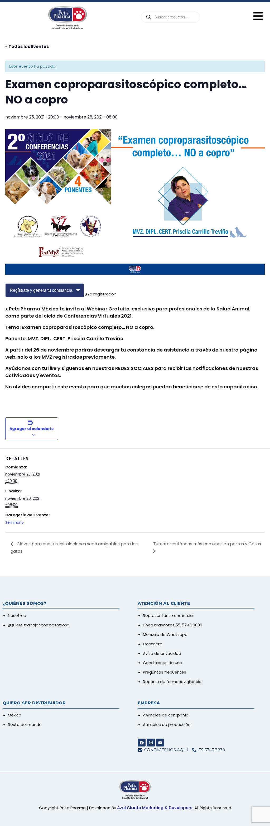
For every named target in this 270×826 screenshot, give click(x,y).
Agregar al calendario (31, 428)
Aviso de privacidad (162, 653)
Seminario (14, 522)
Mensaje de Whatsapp (165, 634)
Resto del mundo (25, 724)
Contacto (152, 644)
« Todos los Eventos (27, 46)
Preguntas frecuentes (164, 672)
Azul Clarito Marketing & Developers (154, 807)
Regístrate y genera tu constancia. (41, 290)
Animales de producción (166, 724)
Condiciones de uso (162, 662)
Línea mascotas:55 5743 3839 (172, 625)
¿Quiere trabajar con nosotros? (38, 625)
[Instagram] (151, 742)
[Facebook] (142, 742)
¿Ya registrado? (100, 294)
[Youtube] (160, 742)
